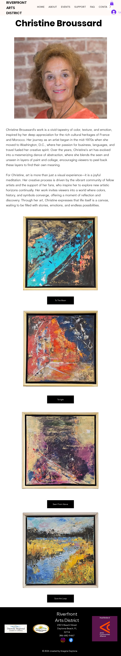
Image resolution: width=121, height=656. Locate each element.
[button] (112, 3)
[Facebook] (71, 640)
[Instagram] (63, 640)
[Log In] (113, 12)
